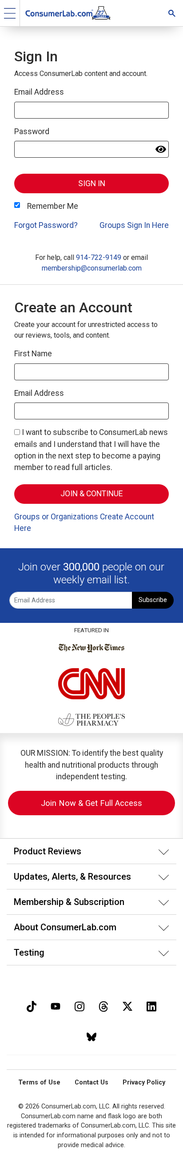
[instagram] (79, 1005)
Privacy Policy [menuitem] (144, 1082)
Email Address (39, 92)
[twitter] (127, 1005)
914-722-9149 (98, 257)
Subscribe (153, 600)
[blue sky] (91, 1036)
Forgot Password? (46, 225)
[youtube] (55, 1005)
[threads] (103, 1005)
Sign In (91, 183)
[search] (172, 13)
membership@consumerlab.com (92, 268)
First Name (33, 353)
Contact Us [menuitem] (91, 1082)
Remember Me (52, 206)
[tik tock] (31, 1005)
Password (31, 131)
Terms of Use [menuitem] (39, 1082)
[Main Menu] (10, 13)
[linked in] (151, 1005)
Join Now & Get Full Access (91, 803)
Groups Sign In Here (134, 225)
